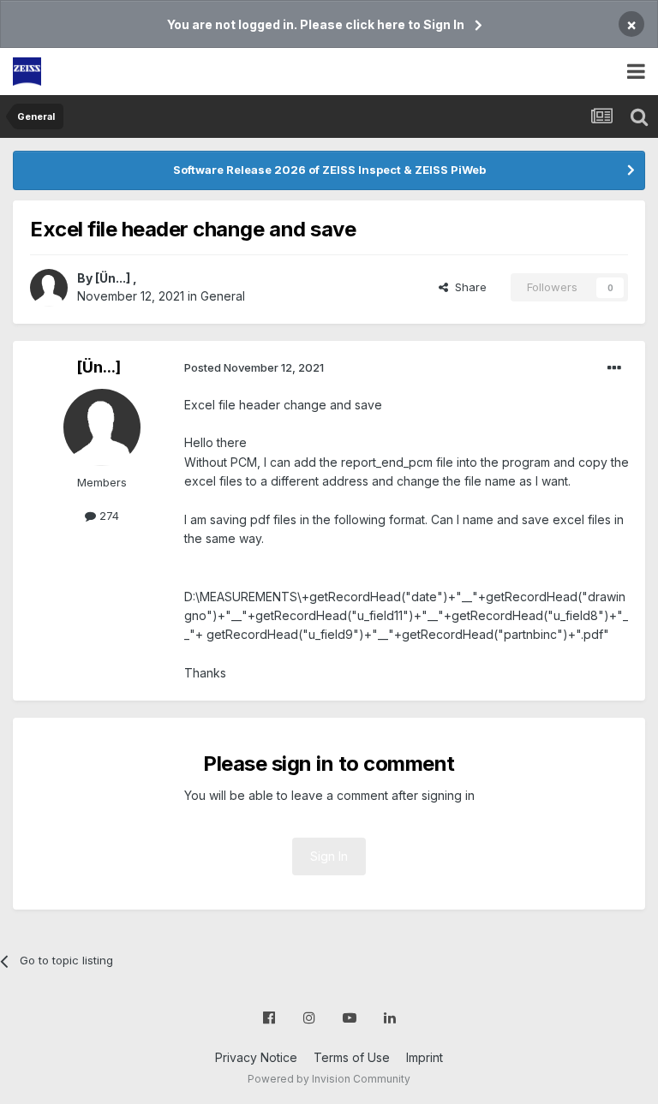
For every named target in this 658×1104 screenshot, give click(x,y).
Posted (254, 367)
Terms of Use (352, 1057)
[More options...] (614, 368)
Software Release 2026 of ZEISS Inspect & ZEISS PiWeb (329, 169)
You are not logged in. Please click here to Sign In (315, 24)
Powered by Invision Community (329, 1078)
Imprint (424, 1057)
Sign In (329, 856)
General (222, 296)
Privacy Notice (256, 1057)
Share (467, 287)
